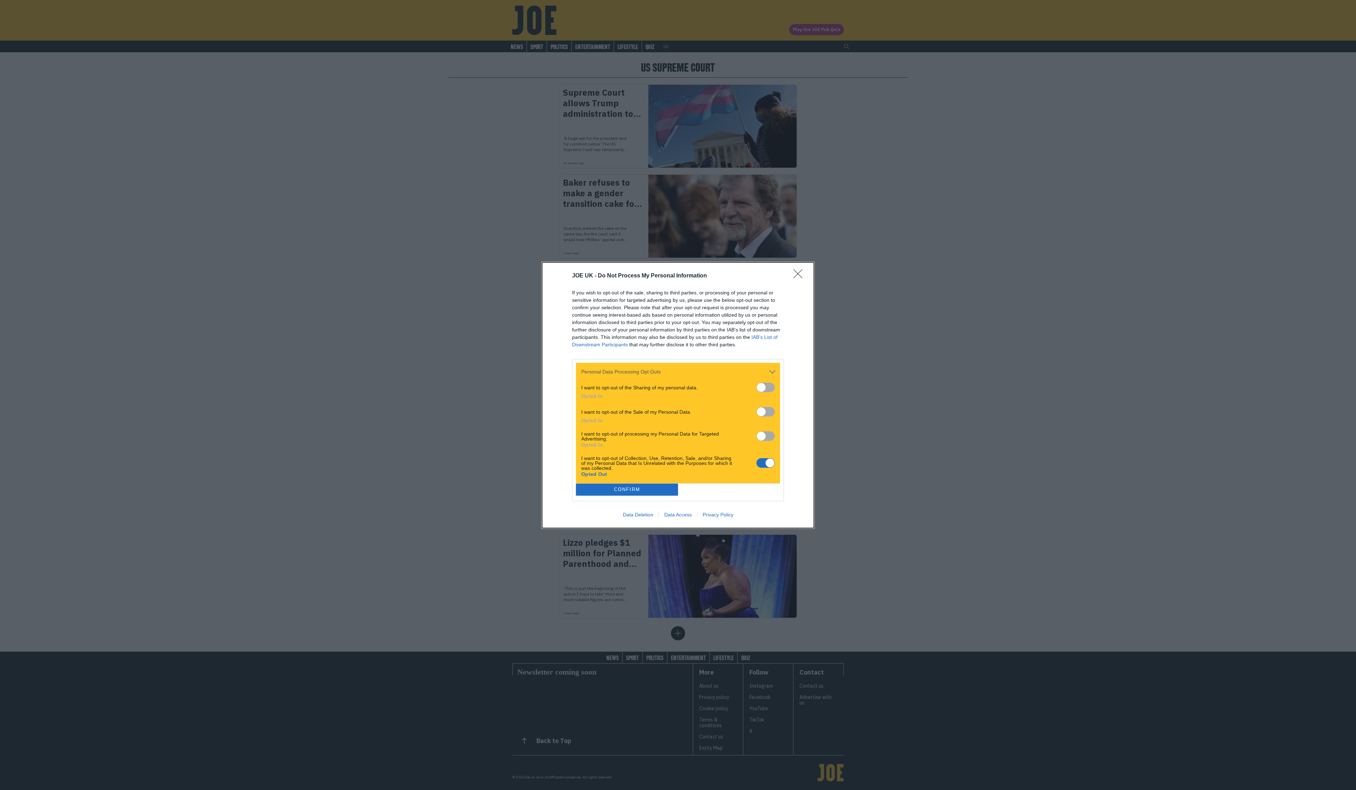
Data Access (678, 514)
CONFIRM (627, 489)
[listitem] (678, 372)
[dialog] (678, 395)
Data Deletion (638, 514)
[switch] (765, 387)
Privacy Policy (718, 514)
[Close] (800, 276)
